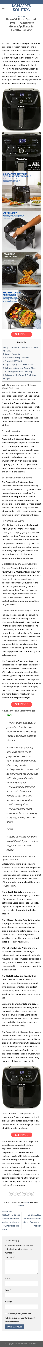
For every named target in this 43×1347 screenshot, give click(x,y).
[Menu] (3, 8)
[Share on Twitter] (19, 1194)
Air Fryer (21, 16)
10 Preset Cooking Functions (16, 357)
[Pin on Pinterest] (28, 1194)
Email (8, 1290)
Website (8, 1302)
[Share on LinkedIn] (32, 1194)
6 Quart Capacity (11, 354)
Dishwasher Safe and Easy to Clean (19, 368)
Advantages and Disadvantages (18, 371)
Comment (10, 1257)
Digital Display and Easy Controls (18, 364)
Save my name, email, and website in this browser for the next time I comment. (20, 1317)
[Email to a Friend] (24, 1194)
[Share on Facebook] (15, 1194)
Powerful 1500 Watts (13, 361)
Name (8, 1278)
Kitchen (21, 1205)
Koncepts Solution (21, 8)
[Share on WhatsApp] (11, 1194)
